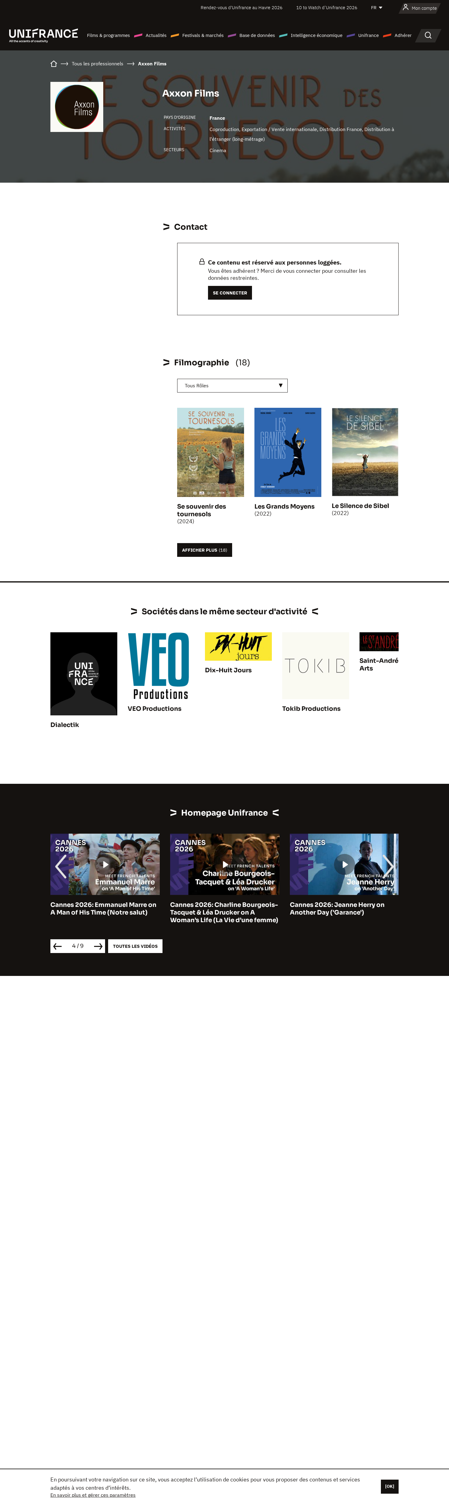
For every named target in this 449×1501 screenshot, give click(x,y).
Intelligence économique (316, 35)
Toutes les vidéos (135, 946)
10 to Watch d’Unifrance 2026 (326, 7)
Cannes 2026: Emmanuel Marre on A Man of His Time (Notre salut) (103, 908)
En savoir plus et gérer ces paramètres (93, 1495)
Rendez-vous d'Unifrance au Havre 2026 (242, 7)
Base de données (257, 35)
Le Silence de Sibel (360, 506)
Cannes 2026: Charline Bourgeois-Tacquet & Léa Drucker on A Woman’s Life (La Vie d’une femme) (224, 912)
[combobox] (232, 386)
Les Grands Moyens (284, 506)
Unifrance (368, 35)
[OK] (389, 1486)
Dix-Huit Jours (228, 670)
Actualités (156, 35)
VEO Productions (154, 709)
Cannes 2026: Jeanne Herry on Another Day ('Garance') (337, 908)
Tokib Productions (311, 709)
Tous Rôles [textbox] (197, 385)
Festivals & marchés (203, 35)
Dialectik (64, 725)
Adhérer (403, 35)
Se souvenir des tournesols (201, 510)
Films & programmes (108, 35)
